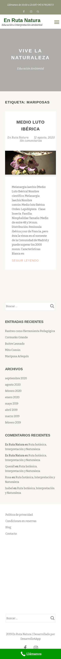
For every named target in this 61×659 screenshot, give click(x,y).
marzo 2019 (12, 416)
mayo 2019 (11, 403)
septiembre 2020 (16, 378)
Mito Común (13, 350)
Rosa (8, 477)
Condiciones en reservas (20, 521)
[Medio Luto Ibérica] (30, 162)
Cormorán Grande (16, 337)
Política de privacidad (19, 514)
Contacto (11, 533)
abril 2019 (11, 410)
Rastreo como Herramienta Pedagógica (30, 331)
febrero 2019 (13, 422)
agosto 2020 (13, 384)
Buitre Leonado (15, 343)
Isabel (9, 488)
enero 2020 (12, 397)
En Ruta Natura (22, 20)
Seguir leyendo (30, 261)
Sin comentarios (31, 140)
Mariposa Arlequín (17, 356)
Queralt (10, 466)
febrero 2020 (13, 391)
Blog (8, 527)
